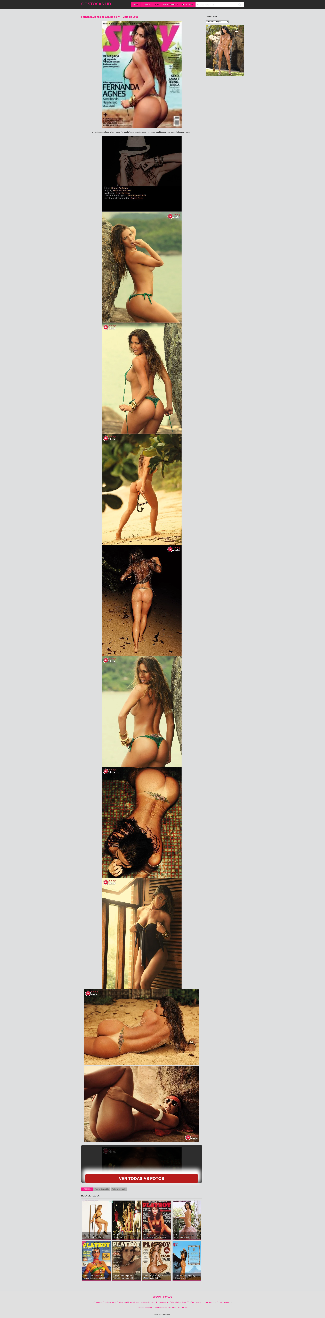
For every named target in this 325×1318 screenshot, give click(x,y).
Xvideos (227, 1302)
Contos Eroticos (117, 1302)
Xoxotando (210, 1302)
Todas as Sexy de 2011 (102, 1189)
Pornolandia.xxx (197, 1302)
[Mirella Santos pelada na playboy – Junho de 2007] (126, 1220)
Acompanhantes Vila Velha (165, 1307)
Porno (219, 1302)
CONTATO (167, 1297)
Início (136, 5)
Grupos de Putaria (101, 1302)
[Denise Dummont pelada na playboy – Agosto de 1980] (126, 1260)
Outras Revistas (170, 5)
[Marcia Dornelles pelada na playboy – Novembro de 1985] (156, 1220)
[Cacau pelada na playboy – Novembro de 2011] (156, 1260)
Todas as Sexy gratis (118, 1189)
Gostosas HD (96, 4)
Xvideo (144, 1302)
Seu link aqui (183, 1307)
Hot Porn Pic (187, 5)
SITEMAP (157, 1297)
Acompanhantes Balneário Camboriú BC (172, 1302)
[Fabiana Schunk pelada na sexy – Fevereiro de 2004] (187, 1220)
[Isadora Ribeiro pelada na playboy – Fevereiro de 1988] (96, 1260)
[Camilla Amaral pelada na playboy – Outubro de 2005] (96, 1220)
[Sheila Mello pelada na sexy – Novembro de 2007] (187, 1260)
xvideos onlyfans (132, 1302)
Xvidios (151, 1302)
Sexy (157, 5)
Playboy (146, 5)
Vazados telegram (144, 1307)
